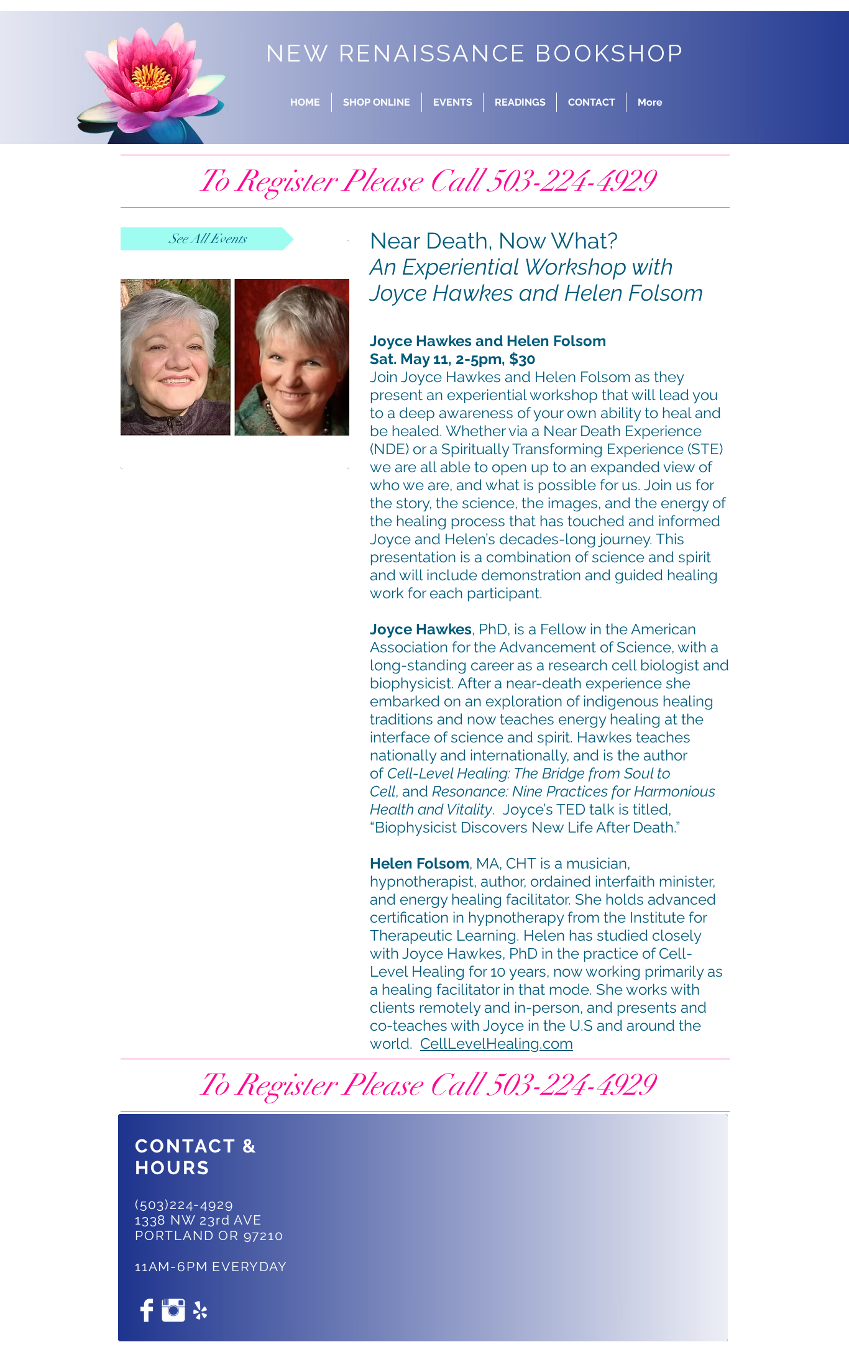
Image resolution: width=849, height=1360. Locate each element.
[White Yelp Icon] (200, 1310)
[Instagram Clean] (173, 1310)
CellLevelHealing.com (496, 1043)
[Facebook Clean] (146, 1310)
